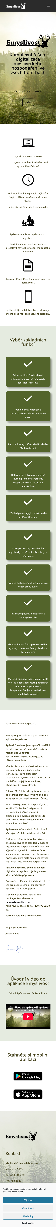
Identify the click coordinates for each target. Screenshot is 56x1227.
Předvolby (28, 1216)
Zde (28, 102)
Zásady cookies (28, 1223)
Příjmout (28, 1200)
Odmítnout (28, 1208)
